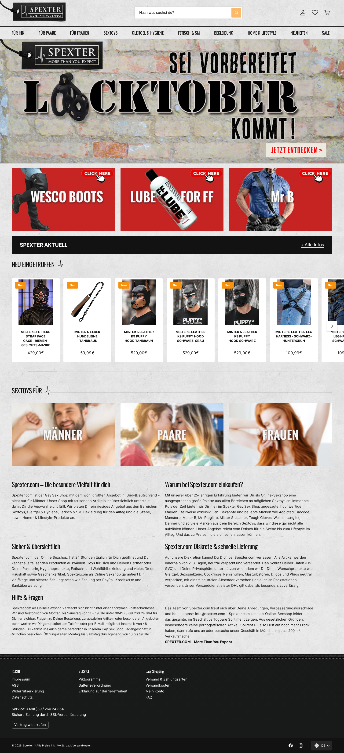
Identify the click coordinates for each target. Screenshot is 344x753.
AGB (15, 685)
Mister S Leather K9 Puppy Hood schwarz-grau (190, 336)
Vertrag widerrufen (30, 724)
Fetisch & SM (189, 33)
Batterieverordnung (95, 685)
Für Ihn (18, 33)
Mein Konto (155, 691)
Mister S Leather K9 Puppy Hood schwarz (242, 336)
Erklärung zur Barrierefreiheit (103, 691)
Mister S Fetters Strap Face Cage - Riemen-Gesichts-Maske (35, 338)
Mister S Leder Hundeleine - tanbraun (87, 336)
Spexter (28, 745)
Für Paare (47, 33)
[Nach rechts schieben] (332, 326)
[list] (172, 199)
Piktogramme (90, 679)
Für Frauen (79, 33)
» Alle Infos (312, 244)
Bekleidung (223, 33)
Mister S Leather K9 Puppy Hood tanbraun (139, 336)
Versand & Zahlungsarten (166, 679)
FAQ (149, 697)
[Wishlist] (315, 13)
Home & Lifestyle (262, 33)
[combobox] (188, 13)
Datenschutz (22, 697)
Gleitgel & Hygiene (148, 33)
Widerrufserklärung (28, 691)
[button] (327, 13)
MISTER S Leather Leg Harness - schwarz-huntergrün (293, 336)
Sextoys (111, 33)
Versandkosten (158, 685)
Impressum (21, 679)
